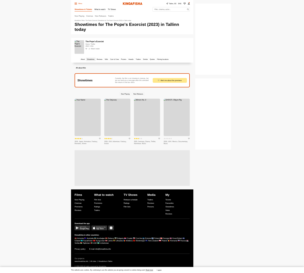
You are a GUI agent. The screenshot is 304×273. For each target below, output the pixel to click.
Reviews (78, 210)
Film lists (97, 200)
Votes (167, 210)
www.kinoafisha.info (81, 261)
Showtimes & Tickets (83, 9)
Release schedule (131, 200)
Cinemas (89, 16)
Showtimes (169, 207)
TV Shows (112, 9)
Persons (150, 207)
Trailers (111, 16)
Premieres (79, 207)
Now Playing (79, 16)
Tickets (168, 200)
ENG (179, 4)
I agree (159, 270)
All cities (93, 261)
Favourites (169, 203)
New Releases (100, 16)
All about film (81, 68)
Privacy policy (80, 249)
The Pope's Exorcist (95, 41)
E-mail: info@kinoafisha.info (100, 249)
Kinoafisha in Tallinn (105, 261)
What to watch (99, 9)
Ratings (97, 207)
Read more (149, 270)
